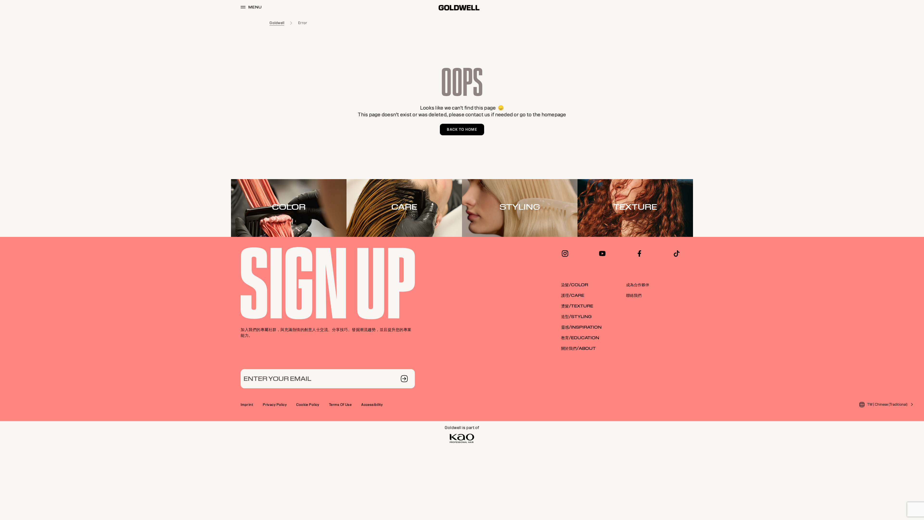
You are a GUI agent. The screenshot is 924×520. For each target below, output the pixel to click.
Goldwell (277, 23)
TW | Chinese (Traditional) (887, 404)
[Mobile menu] (243, 8)
